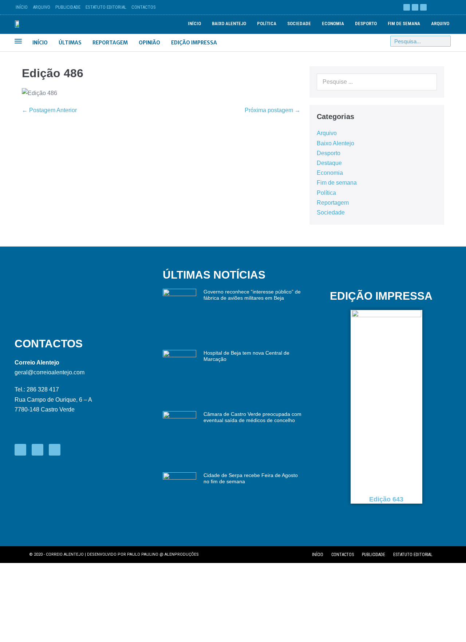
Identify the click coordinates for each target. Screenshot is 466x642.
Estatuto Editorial (106, 7)
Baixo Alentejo (229, 23)
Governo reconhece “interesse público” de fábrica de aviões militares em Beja (252, 295)
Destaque (329, 163)
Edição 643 (387, 499)
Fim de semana (404, 23)
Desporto (366, 23)
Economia (333, 23)
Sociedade (299, 23)
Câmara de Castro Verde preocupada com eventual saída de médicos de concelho (252, 417)
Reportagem (110, 42)
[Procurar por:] (377, 82)
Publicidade (67, 7)
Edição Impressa (194, 42)
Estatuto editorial (413, 554)
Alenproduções (182, 554)
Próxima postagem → (272, 110)
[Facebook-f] (20, 450)
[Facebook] (406, 7)
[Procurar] (444, 41)
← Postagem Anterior (49, 110)
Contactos (143, 7)
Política (266, 23)
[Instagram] (423, 7)
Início (22, 7)
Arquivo (41, 7)
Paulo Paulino (142, 554)
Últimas (70, 42)
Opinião (149, 42)
